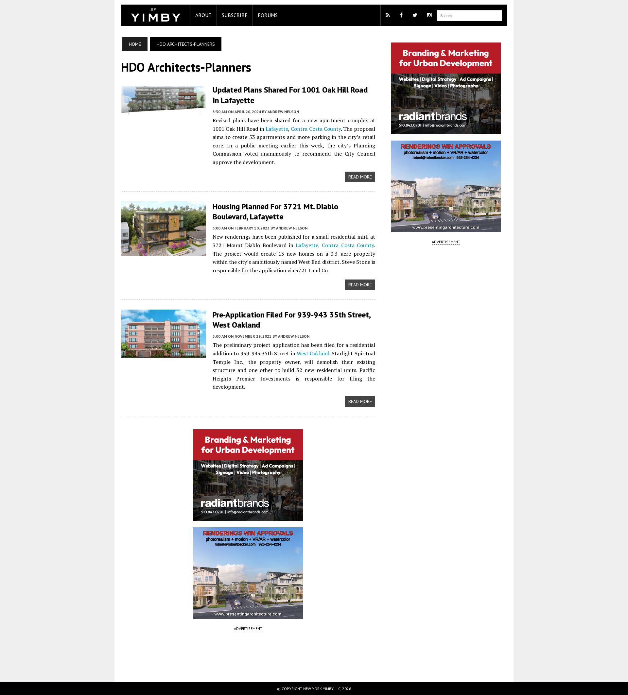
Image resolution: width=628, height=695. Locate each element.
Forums (268, 15)
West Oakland (313, 353)
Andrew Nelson (283, 111)
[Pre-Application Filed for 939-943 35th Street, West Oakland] (163, 353)
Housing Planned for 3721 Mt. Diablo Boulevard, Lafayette (275, 211)
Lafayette (277, 128)
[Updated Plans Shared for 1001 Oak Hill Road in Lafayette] (163, 110)
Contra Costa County (316, 128)
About (203, 15)
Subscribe (235, 15)
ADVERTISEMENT (248, 628)
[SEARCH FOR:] (469, 15)
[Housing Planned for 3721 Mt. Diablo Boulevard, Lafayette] (163, 251)
